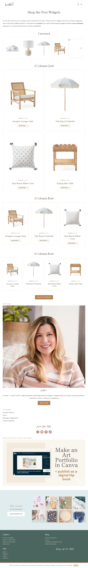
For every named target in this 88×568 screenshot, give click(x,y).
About (5, 552)
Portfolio (6, 544)
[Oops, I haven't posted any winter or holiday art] (79, 502)
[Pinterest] (50, 554)
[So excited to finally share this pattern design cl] (79, 516)
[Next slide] (81, 48)
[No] (86, 565)
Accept (76, 565)
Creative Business (8, 421)
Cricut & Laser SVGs (9, 540)
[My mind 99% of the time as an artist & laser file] (65, 502)
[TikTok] (54, 554)
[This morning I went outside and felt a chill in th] (38, 502)
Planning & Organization (10, 418)
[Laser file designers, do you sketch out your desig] (52, 502)
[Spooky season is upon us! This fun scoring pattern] (65, 516)
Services (5, 554)
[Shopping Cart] (78, 4)
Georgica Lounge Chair (22, 121)
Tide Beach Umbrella (65, 121)
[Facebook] (48, 554)
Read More (44, 403)
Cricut (5, 415)
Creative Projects (8, 412)
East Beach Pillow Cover (54, 285)
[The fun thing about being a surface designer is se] (52, 516)
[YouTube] (52, 554)
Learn (4, 556)
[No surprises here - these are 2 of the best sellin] (38, 516)
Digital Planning (8, 538)
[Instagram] (46, 554)
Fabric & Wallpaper (9, 542)
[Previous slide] (7, 48)
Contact (6, 558)
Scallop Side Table (75, 284)
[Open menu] (81, 4)
